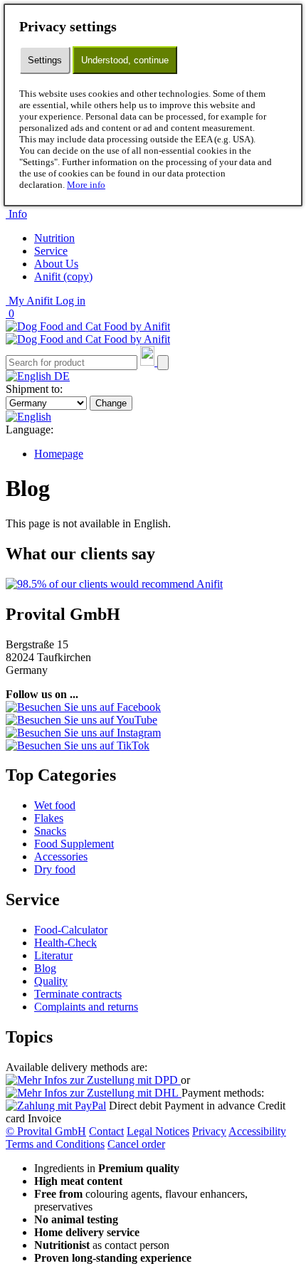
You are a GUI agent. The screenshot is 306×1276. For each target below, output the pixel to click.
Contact (106, 1131)
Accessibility (257, 1131)
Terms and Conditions (55, 1144)
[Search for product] (163, 362)
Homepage (58, 454)
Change (111, 403)
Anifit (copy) (63, 276)
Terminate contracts (78, 994)
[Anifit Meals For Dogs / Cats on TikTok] (77, 745)
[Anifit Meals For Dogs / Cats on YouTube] (81, 720)
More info (86, 184)
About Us (56, 264)
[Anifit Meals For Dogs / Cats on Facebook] (83, 707)
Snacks (50, 831)
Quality (51, 981)
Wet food (54, 805)
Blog (45, 968)
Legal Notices (158, 1131)
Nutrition (54, 238)
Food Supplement (74, 844)
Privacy (209, 1131)
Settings (45, 60)
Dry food (54, 869)
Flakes (48, 818)
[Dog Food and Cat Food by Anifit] (88, 332)
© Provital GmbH (46, 1131)
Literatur (53, 955)
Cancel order (136, 1144)
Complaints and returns (86, 1007)
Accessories (61, 856)
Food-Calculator (70, 930)
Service (51, 251)
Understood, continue (125, 60)
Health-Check (65, 943)
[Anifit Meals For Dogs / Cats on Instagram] (83, 733)
